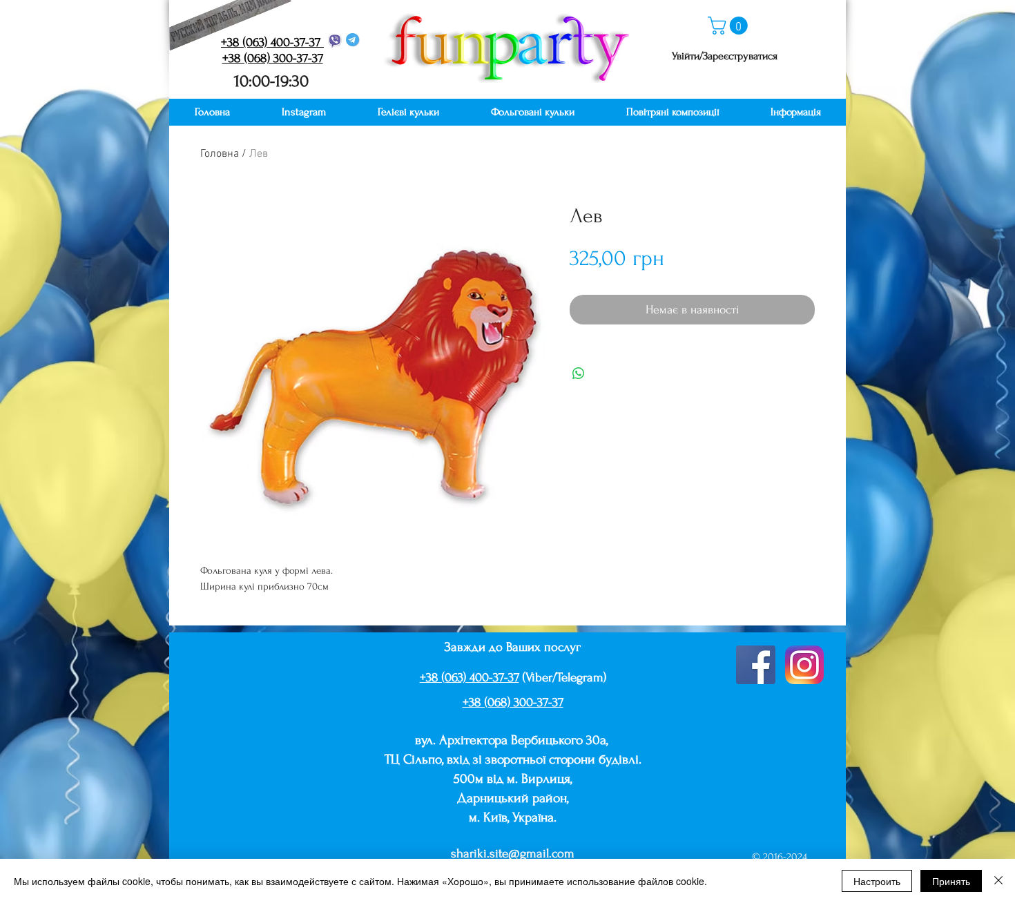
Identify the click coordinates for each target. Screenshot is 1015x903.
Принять (951, 881)
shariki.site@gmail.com (512, 853)
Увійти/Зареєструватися (724, 56)
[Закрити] (998, 881)
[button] (730, 26)
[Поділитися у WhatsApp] (578, 373)
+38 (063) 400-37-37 (469, 677)
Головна (219, 154)
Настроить (876, 881)
